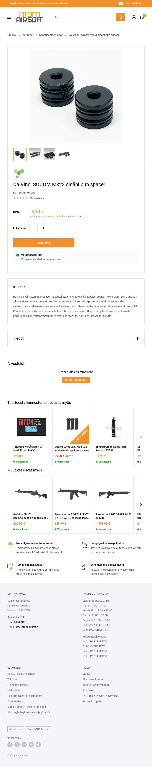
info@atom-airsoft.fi (26, 626)
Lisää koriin (44, 242)
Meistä (86, 673)
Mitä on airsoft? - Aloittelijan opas (26, 706)
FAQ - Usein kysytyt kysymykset (100, 695)
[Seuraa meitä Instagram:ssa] (24, 744)
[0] (141, 17)
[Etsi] (120, 17)
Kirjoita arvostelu (76, 380)
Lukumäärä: (20, 228)
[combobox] (83, 17)
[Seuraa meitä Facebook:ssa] (10, 744)
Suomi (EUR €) (35, 729)
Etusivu (11, 35)
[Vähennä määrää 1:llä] (33, 228)
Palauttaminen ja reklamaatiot (24, 695)
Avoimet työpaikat (92, 701)
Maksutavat (14, 690)
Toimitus (12, 679)
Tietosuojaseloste (17, 684)
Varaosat (28, 35)
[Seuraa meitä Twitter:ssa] (17, 744)
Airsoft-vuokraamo (93, 679)
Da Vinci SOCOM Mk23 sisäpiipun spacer (93, 35)
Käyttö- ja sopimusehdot (21, 673)
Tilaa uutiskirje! (133, 3)
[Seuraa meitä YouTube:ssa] (31, 744)
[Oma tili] (134, 17)
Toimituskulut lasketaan (57, 216)
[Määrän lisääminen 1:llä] (53, 228)
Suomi (12, 729)
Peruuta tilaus (15, 701)
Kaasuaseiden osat (51, 35)
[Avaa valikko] (9, 17)
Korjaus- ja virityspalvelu (96, 684)
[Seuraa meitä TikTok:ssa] (38, 744)
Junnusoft (88, 690)
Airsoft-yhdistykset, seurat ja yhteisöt (28, 712)
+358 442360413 (17, 621)
